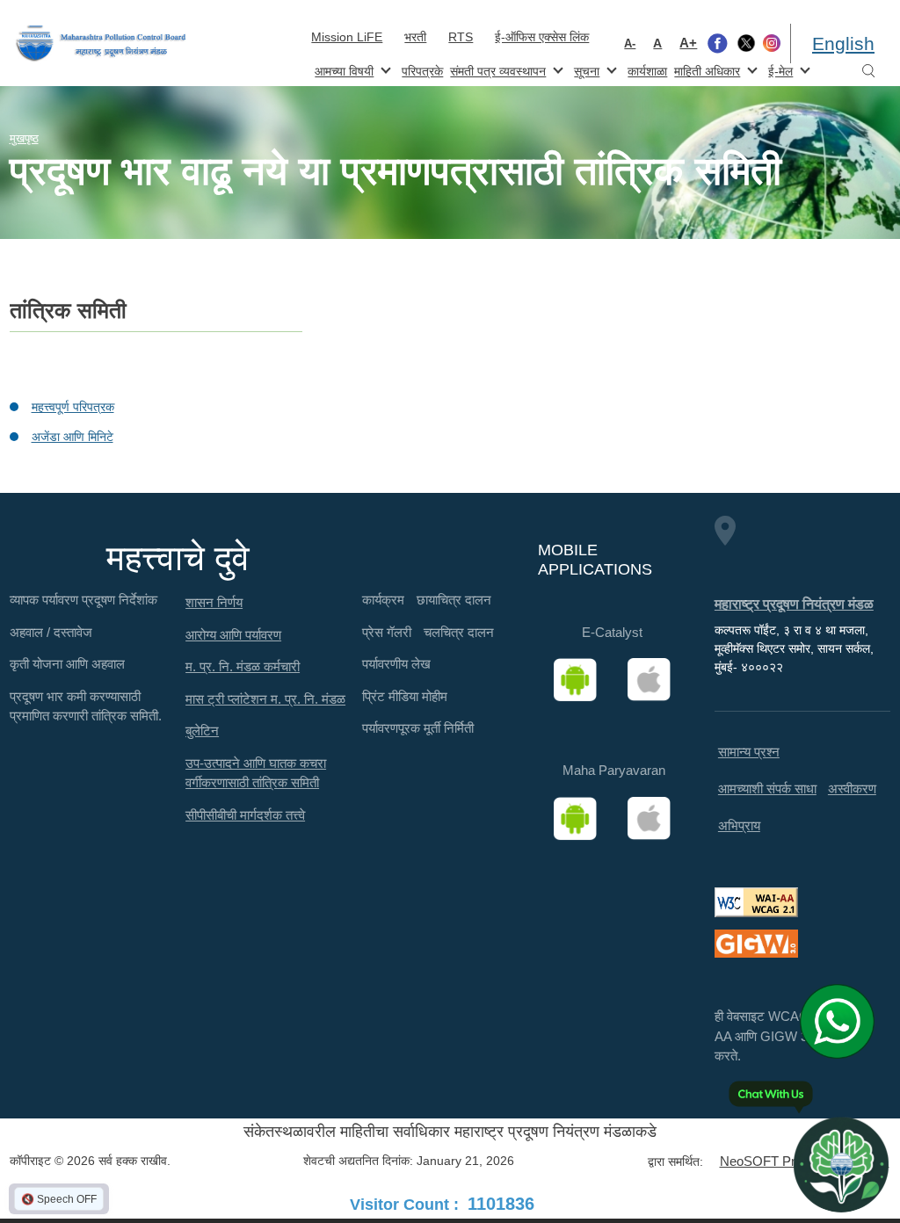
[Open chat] (841, 1164)
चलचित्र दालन (459, 632)
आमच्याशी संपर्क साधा (767, 788)
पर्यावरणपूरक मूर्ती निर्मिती (418, 727)
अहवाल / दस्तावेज (51, 632)
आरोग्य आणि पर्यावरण (233, 634)
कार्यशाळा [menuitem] (647, 71)
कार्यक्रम (383, 599)
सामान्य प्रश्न (749, 751)
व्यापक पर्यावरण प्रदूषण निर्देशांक (83, 599)
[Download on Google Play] (581, 680)
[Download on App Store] (655, 680)
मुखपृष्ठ (24, 138)
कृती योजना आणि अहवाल (67, 663)
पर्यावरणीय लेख (396, 663)
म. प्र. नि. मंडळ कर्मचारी (242, 666)
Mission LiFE (346, 37)
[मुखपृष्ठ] (101, 43)
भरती (415, 37)
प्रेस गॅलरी (386, 632)
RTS (460, 37)
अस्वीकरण (852, 788)
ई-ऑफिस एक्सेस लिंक (542, 37)
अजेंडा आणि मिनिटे (72, 437)
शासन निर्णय (214, 602)
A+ (688, 42)
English (843, 43)
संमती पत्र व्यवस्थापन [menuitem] (496, 70)
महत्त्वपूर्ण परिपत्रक (73, 407)
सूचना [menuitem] (584, 70)
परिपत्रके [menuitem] (422, 71)
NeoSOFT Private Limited (793, 1161)
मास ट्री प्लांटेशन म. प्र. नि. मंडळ (265, 698)
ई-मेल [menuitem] (779, 70)
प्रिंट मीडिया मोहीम (404, 696)
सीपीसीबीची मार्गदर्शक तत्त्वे (245, 814)
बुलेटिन (202, 730)
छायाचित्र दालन (454, 599)
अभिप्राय (739, 825)
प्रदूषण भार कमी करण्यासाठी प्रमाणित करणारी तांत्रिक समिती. (86, 706)
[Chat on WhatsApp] (843, 1021)
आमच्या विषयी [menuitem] (342, 70)
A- (629, 43)
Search (868, 71)
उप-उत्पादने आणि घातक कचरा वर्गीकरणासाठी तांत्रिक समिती (255, 773)
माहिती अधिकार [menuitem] (705, 70)
